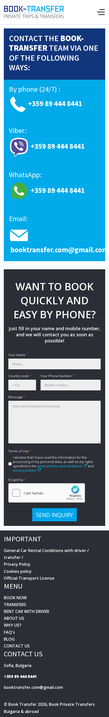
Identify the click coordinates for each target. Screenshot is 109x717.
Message (16, 397)
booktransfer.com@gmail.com (59, 249)
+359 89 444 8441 (20, 676)
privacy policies (25, 470)
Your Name (18, 355)
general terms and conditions (59, 466)
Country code (19, 376)
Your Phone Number (57, 376)
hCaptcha (17, 480)
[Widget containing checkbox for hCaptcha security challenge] (46, 493)
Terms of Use (19, 451)
